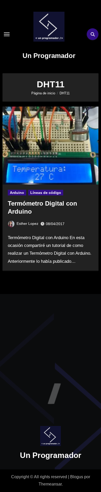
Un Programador (49, 56)
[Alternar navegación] (7, 34)
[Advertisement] (50, 355)
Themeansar (50, 484)
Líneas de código (45, 193)
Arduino (17, 193)
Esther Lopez (27, 223)
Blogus (76, 477)
